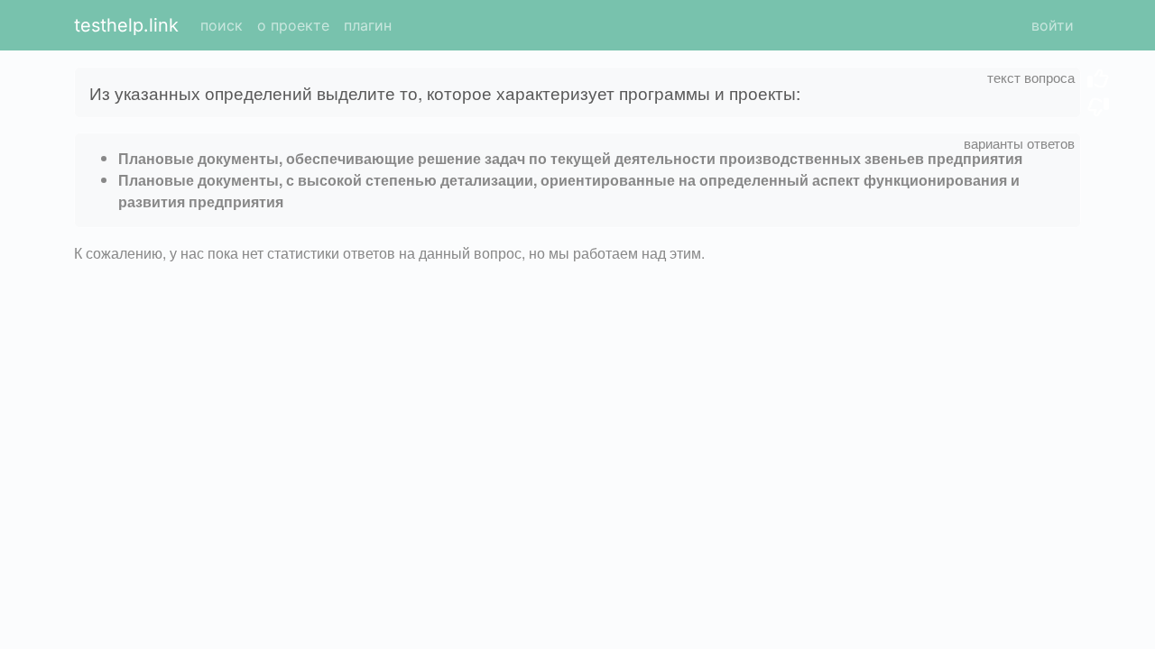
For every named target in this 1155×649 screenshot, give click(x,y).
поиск (221, 25)
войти (1052, 25)
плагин (368, 25)
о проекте (293, 25)
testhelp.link (126, 25)
